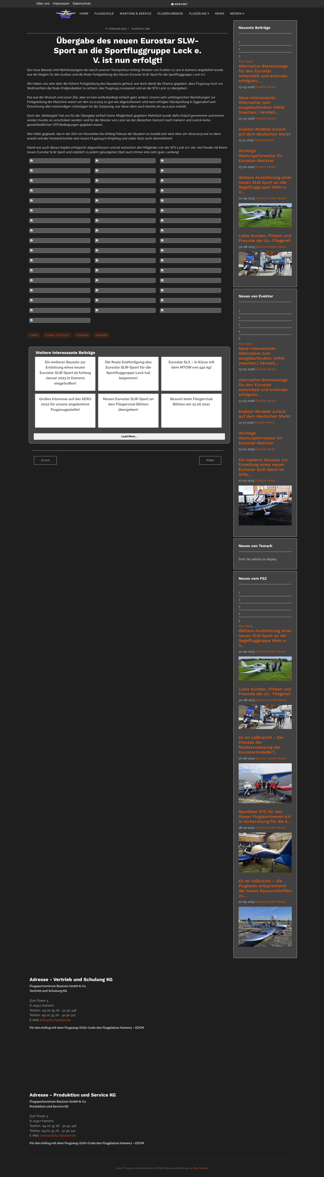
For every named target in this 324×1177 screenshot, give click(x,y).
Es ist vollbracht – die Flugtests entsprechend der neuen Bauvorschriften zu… (265, 888)
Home (84, 13)
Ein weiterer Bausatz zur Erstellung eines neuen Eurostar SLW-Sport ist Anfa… (263, 467)
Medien (235, 13)
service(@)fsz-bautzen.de (58, 1135)
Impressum (61, 3)
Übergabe (101, 335)
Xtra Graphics (200, 1168)
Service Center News (271, 198)
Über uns (43, 3)
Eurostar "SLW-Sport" (57, 335)
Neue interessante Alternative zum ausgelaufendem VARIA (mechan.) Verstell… (261, 105)
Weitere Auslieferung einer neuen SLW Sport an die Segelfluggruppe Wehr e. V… (265, 184)
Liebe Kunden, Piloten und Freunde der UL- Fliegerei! (265, 238)
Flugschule (104, 13)
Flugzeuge (198, 13)
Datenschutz (82, 3)
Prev (242, 61)
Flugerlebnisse (170, 13)
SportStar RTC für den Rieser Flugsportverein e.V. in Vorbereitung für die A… (265, 816)
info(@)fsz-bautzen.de (55, 1020)
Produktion (82, 335)
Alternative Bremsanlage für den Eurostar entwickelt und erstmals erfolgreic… (263, 73)
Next (249, 61)
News (219, 13)
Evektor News (265, 87)
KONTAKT (181, 4)
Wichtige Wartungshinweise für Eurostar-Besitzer (260, 155)
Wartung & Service (135, 13)
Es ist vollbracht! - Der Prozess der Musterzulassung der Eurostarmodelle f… (261, 744)
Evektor (34, 335)
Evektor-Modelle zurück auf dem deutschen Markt (264, 131)
